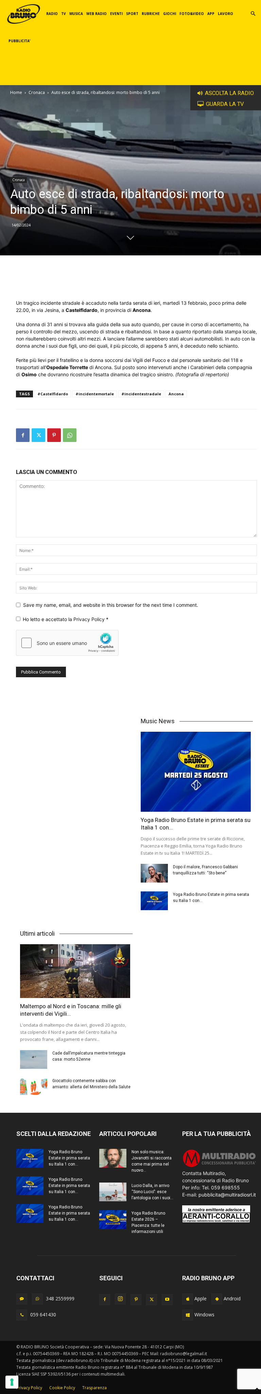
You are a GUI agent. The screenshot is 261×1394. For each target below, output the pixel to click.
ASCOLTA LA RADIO (229, 93)
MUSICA (76, 13)
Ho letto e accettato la (65, 619)
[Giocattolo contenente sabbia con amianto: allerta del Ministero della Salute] (33, 1087)
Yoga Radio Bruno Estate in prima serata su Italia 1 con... (69, 1158)
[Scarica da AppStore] (187, 1299)
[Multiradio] (219, 1166)
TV (63, 13)
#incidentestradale (141, 393)
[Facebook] (23, 435)
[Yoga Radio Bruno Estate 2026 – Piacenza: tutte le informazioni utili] (112, 1219)
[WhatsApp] (69, 435)
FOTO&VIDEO (191, 13)
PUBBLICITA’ (19, 40)
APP (210, 13)
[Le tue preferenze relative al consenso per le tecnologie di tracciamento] (11, 1382)
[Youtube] (167, 1299)
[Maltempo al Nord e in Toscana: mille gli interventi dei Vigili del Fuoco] (76, 971)
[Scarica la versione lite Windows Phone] (187, 1315)
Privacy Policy (89, 619)
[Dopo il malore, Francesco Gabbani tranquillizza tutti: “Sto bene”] (154, 873)
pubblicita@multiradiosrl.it (227, 1195)
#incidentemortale (94, 393)
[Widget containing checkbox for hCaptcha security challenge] (67, 643)
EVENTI (116, 13)
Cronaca (37, 92)
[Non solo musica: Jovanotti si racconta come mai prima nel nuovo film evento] (112, 1158)
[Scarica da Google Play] (216, 1299)
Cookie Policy (62, 1388)
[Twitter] (38, 435)
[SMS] (21, 1299)
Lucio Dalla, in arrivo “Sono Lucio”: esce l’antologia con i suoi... (152, 1191)
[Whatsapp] (37, 1299)
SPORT (132, 13)
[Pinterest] (54, 435)
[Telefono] (21, 1315)
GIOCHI (169, 13)
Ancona (176, 393)
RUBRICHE (151, 13)
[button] (253, 14)
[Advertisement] (136, 282)
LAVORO (225, 13)
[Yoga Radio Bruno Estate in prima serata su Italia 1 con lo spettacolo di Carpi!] (197, 772)
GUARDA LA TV (225, 104)
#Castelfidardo (52, 393)
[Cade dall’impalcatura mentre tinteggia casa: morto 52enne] (33, 1059)
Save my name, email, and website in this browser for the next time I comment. (110, 605)
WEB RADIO (96, 13)
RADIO (52, 13)
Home (16, 92)
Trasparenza (94, 1388)
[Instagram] (120, 1299)
